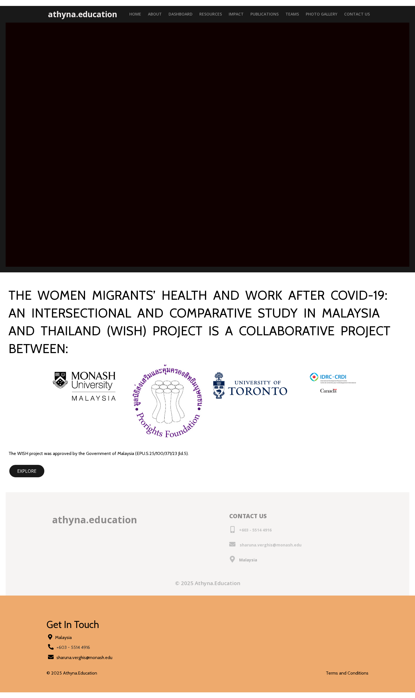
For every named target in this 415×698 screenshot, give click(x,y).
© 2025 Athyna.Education (207, 583)
